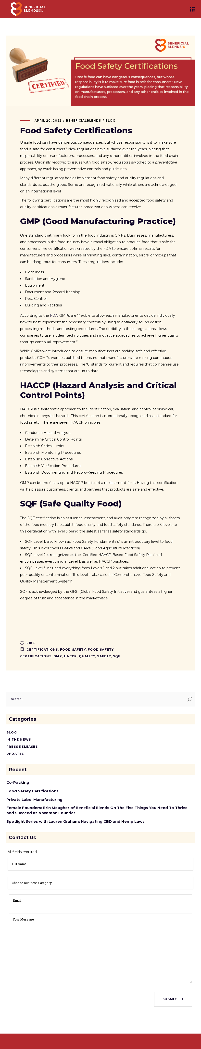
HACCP (70, 656)
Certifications (42, 649)
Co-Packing (17, 782)
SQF (117, 656)
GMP (57, 656)
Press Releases (22, 746)
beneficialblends (83, 120)
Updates (15, 754)
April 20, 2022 (48, 120)
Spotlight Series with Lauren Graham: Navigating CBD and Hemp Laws (75, 821)
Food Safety (73, 649)
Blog (110, 120)
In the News (18, 739)
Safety (104, 656)
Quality (87, 656)
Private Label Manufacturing (34, 799)
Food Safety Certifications (32, 791)
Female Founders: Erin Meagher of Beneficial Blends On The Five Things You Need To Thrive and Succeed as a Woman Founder (97, 810)
